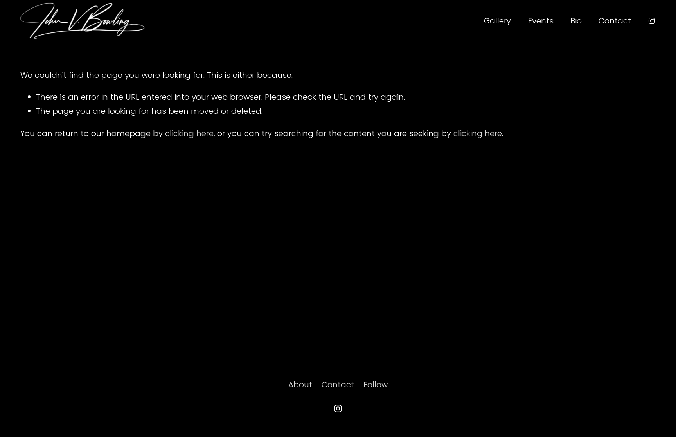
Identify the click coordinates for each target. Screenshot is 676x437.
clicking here (189, 133)
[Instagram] (652, 21)
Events (541, 20)
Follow (375, 384)
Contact (615, 20)
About (300, 384)
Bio (576, 20)
